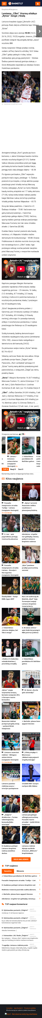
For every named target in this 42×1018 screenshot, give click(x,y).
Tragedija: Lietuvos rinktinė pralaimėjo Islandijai (20, 945)
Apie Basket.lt (18, 1008)
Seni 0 (20, 469)
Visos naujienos (21, 859)
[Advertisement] (21, 129)
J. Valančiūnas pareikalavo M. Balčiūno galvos (19, 876)
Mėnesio (20, 871)
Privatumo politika (30, 1008)
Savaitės (8, 871)
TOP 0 (5, 469)
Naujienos (14, 9)
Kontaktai (9, 1008)
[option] (28, 452)
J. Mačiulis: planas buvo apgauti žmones (17, 894)
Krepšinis (5, 9)
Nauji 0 (13, 469)
